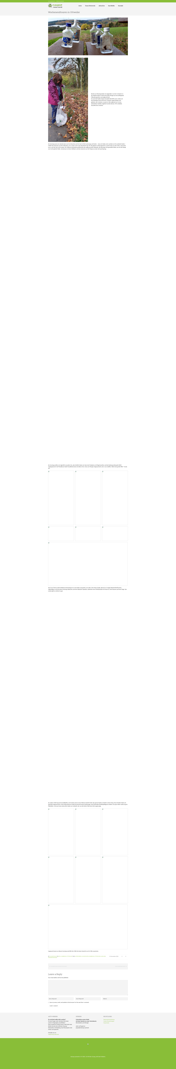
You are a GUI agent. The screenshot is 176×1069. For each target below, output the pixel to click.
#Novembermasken (120, 966)
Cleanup (84, 956)
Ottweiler (69, 956)
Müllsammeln (90, 956)
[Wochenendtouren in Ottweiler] (88, 36)
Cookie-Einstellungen (108, 1021)
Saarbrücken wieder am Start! (59, 966)
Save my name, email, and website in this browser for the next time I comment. (69, 1002)
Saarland (103, 956)
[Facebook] (123, 1)
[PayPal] (127, 1)
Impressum (106, 1022)
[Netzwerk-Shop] (121, 1)
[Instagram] (125, 1)
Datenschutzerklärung (108, 1019)
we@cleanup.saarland (53, 1034)
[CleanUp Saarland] (88, 1044)
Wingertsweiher (52, 957)
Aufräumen (78, 956)
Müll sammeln (62, 956)
